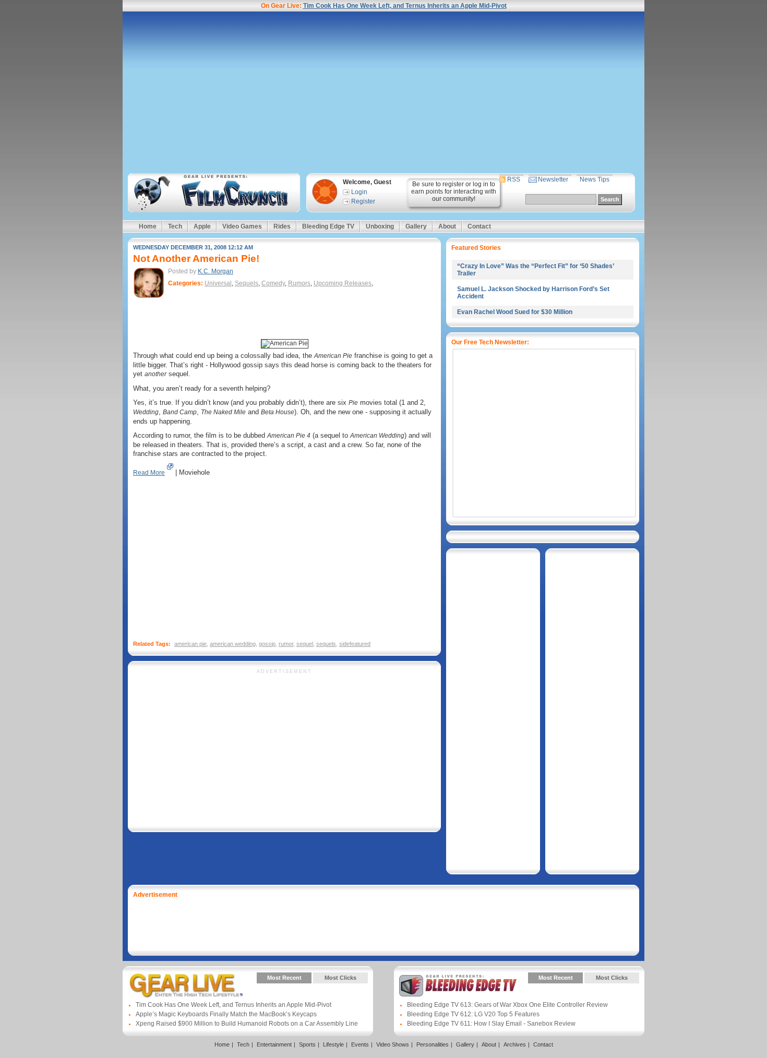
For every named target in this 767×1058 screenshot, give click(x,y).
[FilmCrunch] (212, 192)
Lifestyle (333, 1044)
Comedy (273, 283)
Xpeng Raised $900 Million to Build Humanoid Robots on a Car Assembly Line (247, 1023)
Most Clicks (340, 978)
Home (148, 226)
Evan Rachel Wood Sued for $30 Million (514, 312)
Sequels (246, 283)
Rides (282, 226)
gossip (267, 644)
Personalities (432, 1044)
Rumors (299, 283)
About (447, 226)
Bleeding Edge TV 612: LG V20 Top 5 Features (473, 1014)
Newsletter (553, 179)
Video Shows (392, 1044)
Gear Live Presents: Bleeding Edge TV (458, 985)
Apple (202, 226)
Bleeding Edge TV (328, 226)
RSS (513, 179)
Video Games (242, 226)
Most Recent (284, 978)
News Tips (594, 179)
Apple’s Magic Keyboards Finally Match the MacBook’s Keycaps (226, 1014)
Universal (218, 283)
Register (363, 201)
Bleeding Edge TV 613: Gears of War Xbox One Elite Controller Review (507, 1004)
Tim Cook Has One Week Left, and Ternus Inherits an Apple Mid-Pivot (405, 5)
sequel (304, 644)
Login (359, 192)
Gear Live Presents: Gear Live (186, 985)
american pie (190, 644)
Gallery (416, 226)
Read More (149, 472)
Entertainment (274, 1044)
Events (360, 1044)
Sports (307, 1044)
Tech (175, 226)
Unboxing (380, 226)
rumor (286, 644)
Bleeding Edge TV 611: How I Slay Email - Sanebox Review (491, 1023)
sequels (326, 644)
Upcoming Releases (342, 283)
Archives (515, 1044)
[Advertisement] (383, 92)
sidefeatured (354, 644)
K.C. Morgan (215, 271)
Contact (479, 226)
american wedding (233, 644)
